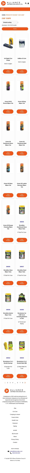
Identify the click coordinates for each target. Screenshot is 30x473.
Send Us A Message (15, 448)
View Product (8, 71)
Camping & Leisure (15, 414)
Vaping (15, 426)
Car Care (15, 411)
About (15, 436)
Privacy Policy (15, 439)
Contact (15, 442)
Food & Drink (15, 417)
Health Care (15, 420)
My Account (15, 433)
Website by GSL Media (15, 460)
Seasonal (15, 423)
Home (3, 15)
